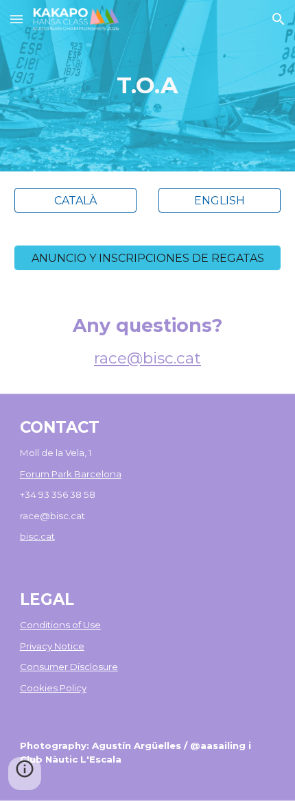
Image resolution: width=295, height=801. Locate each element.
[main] (147, 85)
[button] (16, 19)
